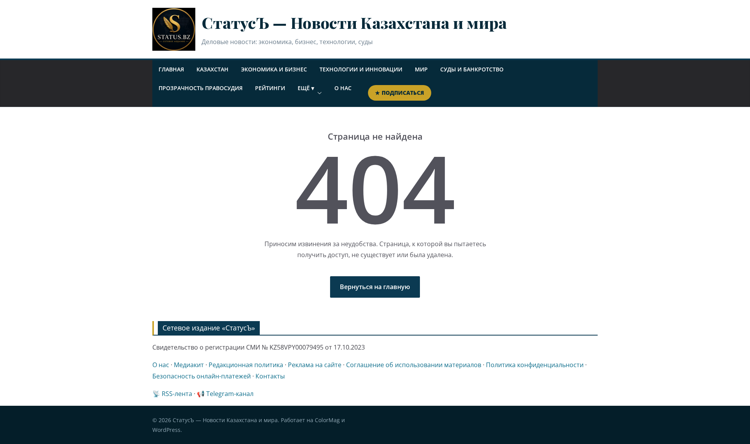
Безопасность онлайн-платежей (201, 376)
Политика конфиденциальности (535, 365)
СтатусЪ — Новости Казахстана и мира (354, 22)
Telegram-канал (230, 393)
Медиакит (189, 365)
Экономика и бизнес (274, 69)
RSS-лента (177, 393)
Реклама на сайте (314, 365)
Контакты (270, 376)
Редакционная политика (246, 365)
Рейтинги (270, 88)
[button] (318, 93)
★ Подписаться (399, 92)
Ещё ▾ (306, 88)
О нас (343, 88)
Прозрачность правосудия (201, 88)
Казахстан (212, 69)
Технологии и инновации (361, 69)
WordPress (166, 429)
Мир (421, 69)
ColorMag (327, 420)
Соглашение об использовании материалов (413, 365)
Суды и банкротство (472, 69)
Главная (171, 69)
